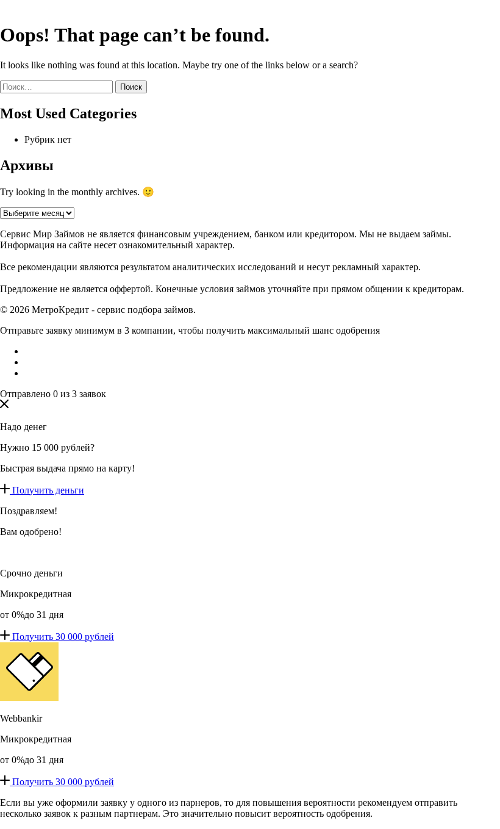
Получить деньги (48, 490)
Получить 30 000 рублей (63, 636)
